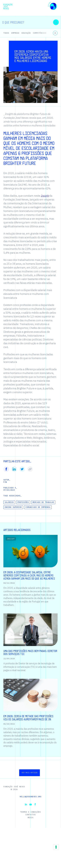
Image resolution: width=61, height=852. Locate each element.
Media (30, 817)
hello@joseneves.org (30, 796)
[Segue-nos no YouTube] (30, 804)
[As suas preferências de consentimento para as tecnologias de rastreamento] (56, 847)
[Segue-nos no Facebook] (35, 804)
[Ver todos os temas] (55, 33)
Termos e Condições (30, 812)
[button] (52, 6)
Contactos (30, 814)
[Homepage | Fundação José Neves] (8, 6)
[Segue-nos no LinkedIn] (26, 804)
